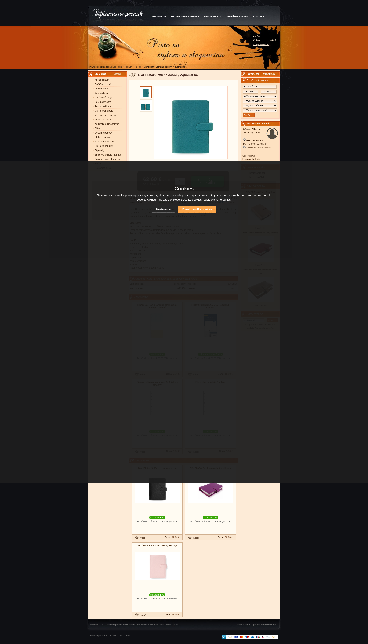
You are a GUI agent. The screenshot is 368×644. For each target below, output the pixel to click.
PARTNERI (129, 624)
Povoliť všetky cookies (197, 209)
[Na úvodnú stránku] (118, 16)
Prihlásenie (253, 74)
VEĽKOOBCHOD (213, 16)
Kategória (100, 74)
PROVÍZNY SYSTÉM (237, 16)
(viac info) (173, 521)
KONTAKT (258, 16)
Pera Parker (124, 635)
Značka (117, 74)
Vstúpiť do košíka (261, 44)
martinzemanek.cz (268, 624)
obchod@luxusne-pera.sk (258, 148)
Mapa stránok (243, 624)
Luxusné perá (115, 67)
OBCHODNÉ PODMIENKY (185, 16)
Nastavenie (163, 209)
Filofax (128, 67)
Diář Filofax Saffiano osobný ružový (157, 545)
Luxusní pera (96, 635)
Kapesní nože (110, 635)
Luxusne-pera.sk (114, 624)
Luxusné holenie (251, 159)
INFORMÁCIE (159, 16)
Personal (137, 67)
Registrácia (269, 74)
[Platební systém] (250, 638)
